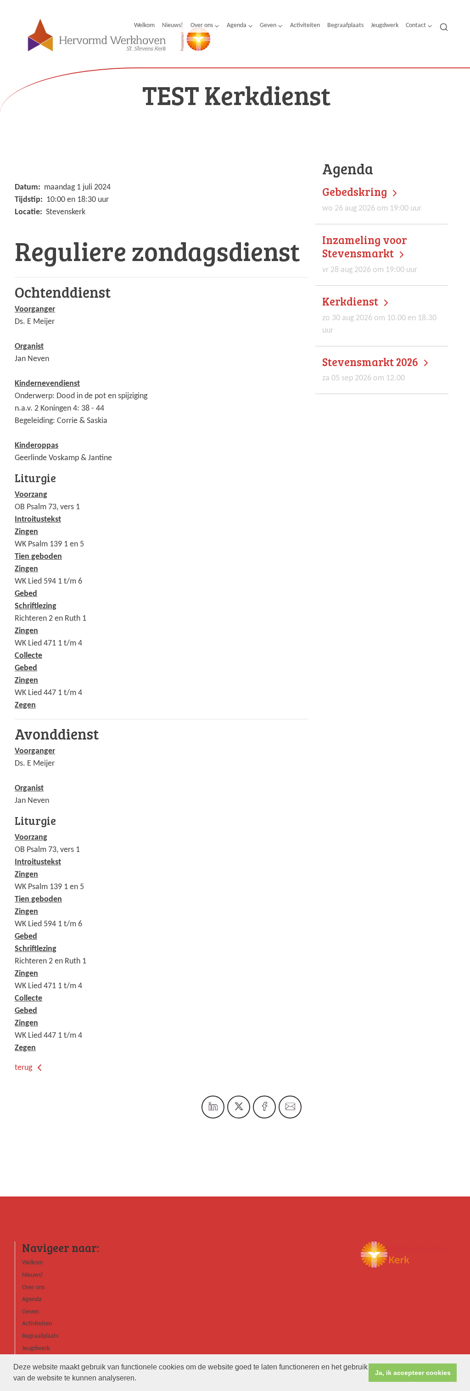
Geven (268, 25)
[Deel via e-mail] (290, 1107)
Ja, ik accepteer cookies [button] (413, 1372)
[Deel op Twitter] (238, 1107)
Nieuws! (172, 25)
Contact (416, 25)
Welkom (144, 25)
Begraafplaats (345, 25)
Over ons (201, 25)
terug (24, 1067)
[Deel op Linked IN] (212, 1107)
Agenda (236, 25)
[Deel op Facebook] (264, 1107)
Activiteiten (305, 25)
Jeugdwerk (384, 25)
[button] (139, 1379)
